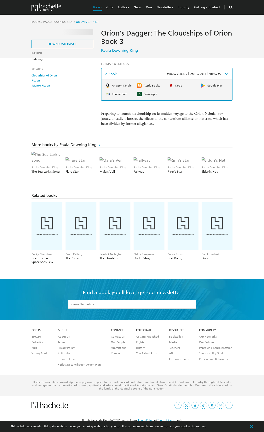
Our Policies (206, 342)
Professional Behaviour (213, 359)
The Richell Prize (146, 353)
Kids (34, 348)
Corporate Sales (179, 359)
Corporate (144, 330)
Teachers (174, 348)
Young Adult (40, 353)
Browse (36, 336)
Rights (140, 342)
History (140, 348)
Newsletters (165, 7)
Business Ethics (67, 359)
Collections (38, 342)
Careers (115, 353)
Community (207, 330)
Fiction (36, 80)
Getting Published (207, 7)
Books (97, 7)
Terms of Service (166, 420)
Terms (61, 342)
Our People (118, 342)
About (62, 330)
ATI (171, 353)
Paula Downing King (119, 50)
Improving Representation (215, 348)
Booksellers (176, 336)
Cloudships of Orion (44, 75)
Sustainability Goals (211, 353)
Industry (183, 7)
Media (173, 342)
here (203, 426)
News (137, 7)
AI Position (65, 353)
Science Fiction (41, 85)
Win (149, 7)
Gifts (109, 7)
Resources (176, 330)
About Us (64, 336)
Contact (117, 330)
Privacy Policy (66, 348)
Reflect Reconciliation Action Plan (79, 364)
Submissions (118, 348)
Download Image (62, 44)
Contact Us (117, 336)
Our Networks (208, 336)
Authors (123, 7)
